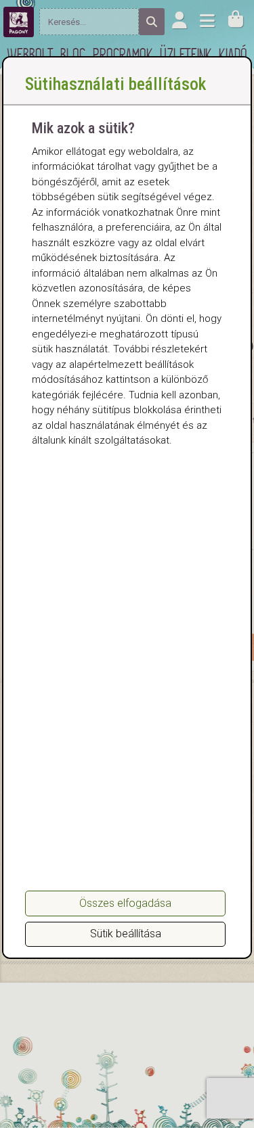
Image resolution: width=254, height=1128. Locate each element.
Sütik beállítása (125, 933)
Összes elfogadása (125, 903)
